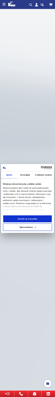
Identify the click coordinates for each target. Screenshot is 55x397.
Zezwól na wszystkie (27, 219)
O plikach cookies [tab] (43, 175)
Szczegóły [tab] (25, 175)
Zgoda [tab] (9, 175)
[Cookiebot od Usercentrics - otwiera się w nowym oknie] (41, 167)
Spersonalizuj (26, 227)
